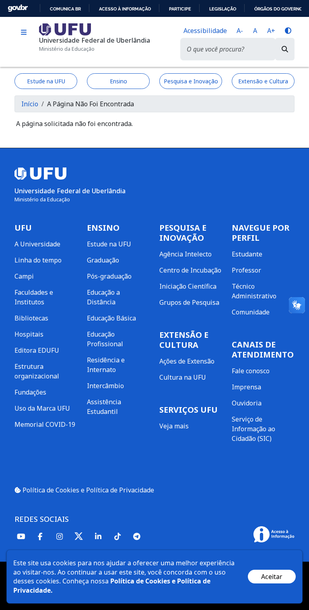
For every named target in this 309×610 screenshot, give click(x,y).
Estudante (247, 254)
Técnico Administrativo (254, 291)
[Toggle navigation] (23, 32)
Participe (180, 9)
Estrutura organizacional (36, 371)
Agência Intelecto (185, 254)
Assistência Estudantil (104, 406)
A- (240, 30)
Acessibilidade (205, 30)
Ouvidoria (247, 403)
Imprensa (246, 387)
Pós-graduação (109, 276)
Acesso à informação (125, 9)
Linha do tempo (38, 260)
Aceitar (271, 576)
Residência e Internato (106, 365)
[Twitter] (78, 536)
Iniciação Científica (187, 286)
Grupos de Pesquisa (189, 302)
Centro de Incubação (190, 270)
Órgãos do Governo (278, 9)
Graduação (103, 260)
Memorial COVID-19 (44, 424)
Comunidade (251, 312)
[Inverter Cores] (288, 30)
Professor (246, 270)
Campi (24, 276)
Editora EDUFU (36, 350)
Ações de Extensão (186, 361)
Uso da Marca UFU (42, 408)
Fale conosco (251, 370)
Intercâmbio (105, 385)
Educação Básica (111, 318)
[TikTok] (117, 536)
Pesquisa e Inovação (191, 81)
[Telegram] (136, 536)
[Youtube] (20, 536)
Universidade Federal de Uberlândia (94, 40)
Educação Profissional (105, 339)
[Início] (65, 28)
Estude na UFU (46, 81)
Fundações (30, 392)
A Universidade (37, 244)
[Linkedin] (98, 536)
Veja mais (174, 426)
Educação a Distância (103, 297)
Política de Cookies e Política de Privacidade (87, 490)
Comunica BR (65, 9)
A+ (271, 30)
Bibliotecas (31, 318)
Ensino (118, 81)
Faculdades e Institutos (33, 297)
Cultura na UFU (182, 377)
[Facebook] (40, 536)
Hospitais (28, 334)
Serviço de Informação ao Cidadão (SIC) (253, 429)
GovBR (18, 8)
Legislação (222, 9)
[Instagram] (59, 536)
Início (29, 103)
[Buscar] (285, 49)
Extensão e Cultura (263, 81)
